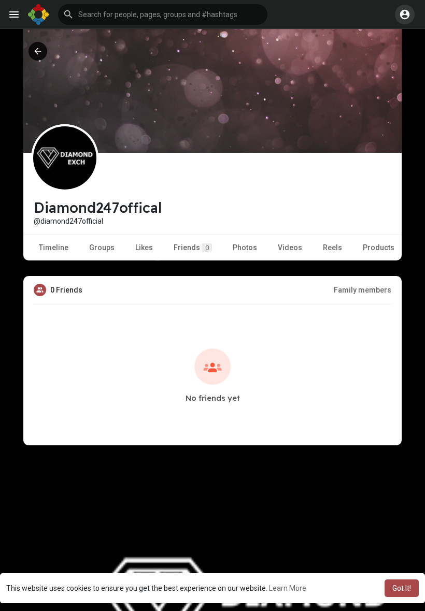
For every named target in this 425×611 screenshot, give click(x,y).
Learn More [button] (287, 588)
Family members (362, 290)
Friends (191, 247)
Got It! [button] (401, 588)
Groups (102, 247)
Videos (290, 247)
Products (378, 247)
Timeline (53, 247)
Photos (245, 247)
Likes (144, 247)
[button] (162, 14)
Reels (332, 247)
